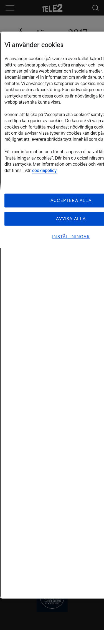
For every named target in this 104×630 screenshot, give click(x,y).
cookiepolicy (44, 170)
